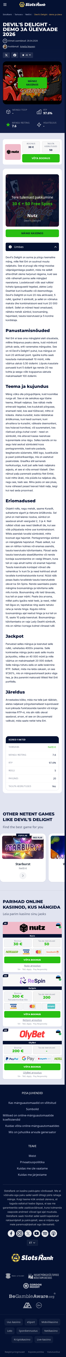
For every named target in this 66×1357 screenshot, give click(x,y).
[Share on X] (6, 55)
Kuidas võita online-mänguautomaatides (32, 1126)
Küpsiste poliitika (36, 1352)
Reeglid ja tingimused (15, 1352)
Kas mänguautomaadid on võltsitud (32, 1103)
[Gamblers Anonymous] (27, 1305)
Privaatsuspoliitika (32, 1162)
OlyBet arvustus (32, 1072)
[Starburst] (23, 858)
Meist (32, 1156)
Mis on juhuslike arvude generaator (32, 1132)
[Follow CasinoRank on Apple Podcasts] (53, 1233)
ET (30, 1242)
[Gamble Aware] (32, 1295)
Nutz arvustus (32, 965)
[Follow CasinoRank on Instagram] (19, 1233)
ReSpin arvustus (32, 1020)
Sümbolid (32, 1109)
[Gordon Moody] (32, 1286)
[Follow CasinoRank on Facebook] (11, 1233)
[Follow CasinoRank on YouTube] (36, 1233)
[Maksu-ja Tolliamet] (15, 1276)
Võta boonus (41, 158)
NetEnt (52, 747)
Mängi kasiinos (32, 82)
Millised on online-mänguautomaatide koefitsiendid (28, 1117)
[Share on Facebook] (14, 55)
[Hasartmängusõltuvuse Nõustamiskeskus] (43, 1276)
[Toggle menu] (4, 4)
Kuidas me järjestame (32, 1175)
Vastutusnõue (53, 1352)
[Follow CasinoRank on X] (28, 1233)
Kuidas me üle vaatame (32, 1168)
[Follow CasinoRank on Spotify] (45, 1233)
